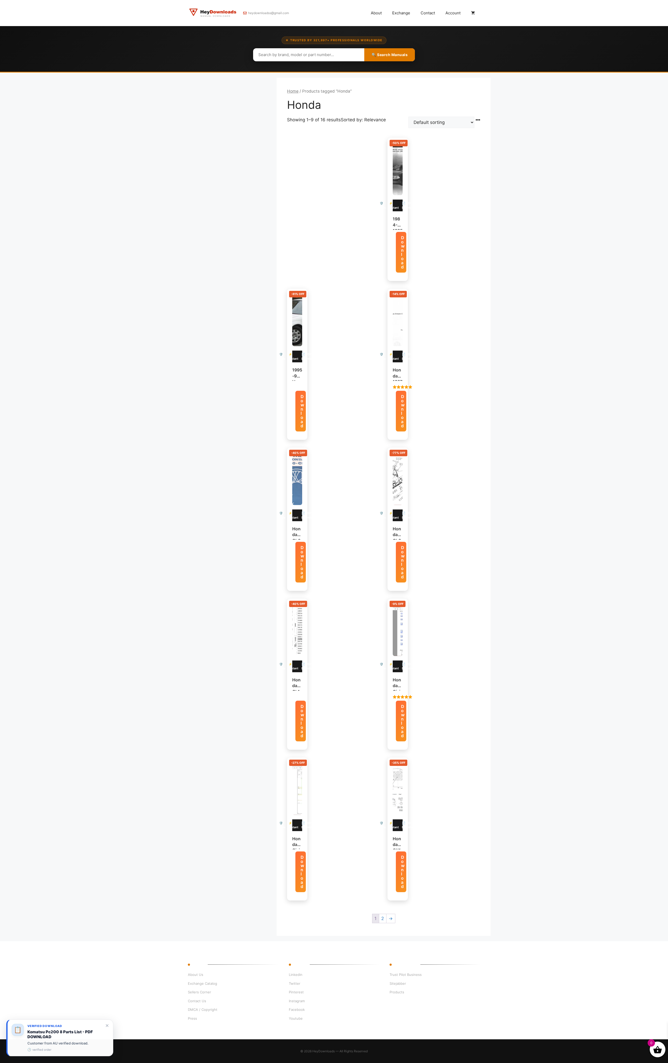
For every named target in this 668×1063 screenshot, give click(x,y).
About (376, 12)
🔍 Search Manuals (390, 54)
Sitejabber (398, 983)
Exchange (401, 12)
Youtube (296, 1018)
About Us (195, 974)
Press (192, 1018)
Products (397, 992)
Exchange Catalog (202, 983)
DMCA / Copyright (202, 1009)
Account (453, 12)
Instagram (297, 1001)
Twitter (294, 983)
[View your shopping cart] (473, 13)
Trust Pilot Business (406, 974)
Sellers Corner (199, 992)
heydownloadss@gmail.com (268, 13)
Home (293, 91)
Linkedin (295, 974)
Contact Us (197, 1001)
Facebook (297, 1009)
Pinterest (296, 992)
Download (402, 252)
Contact (428, 12)
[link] (59, 1037)
